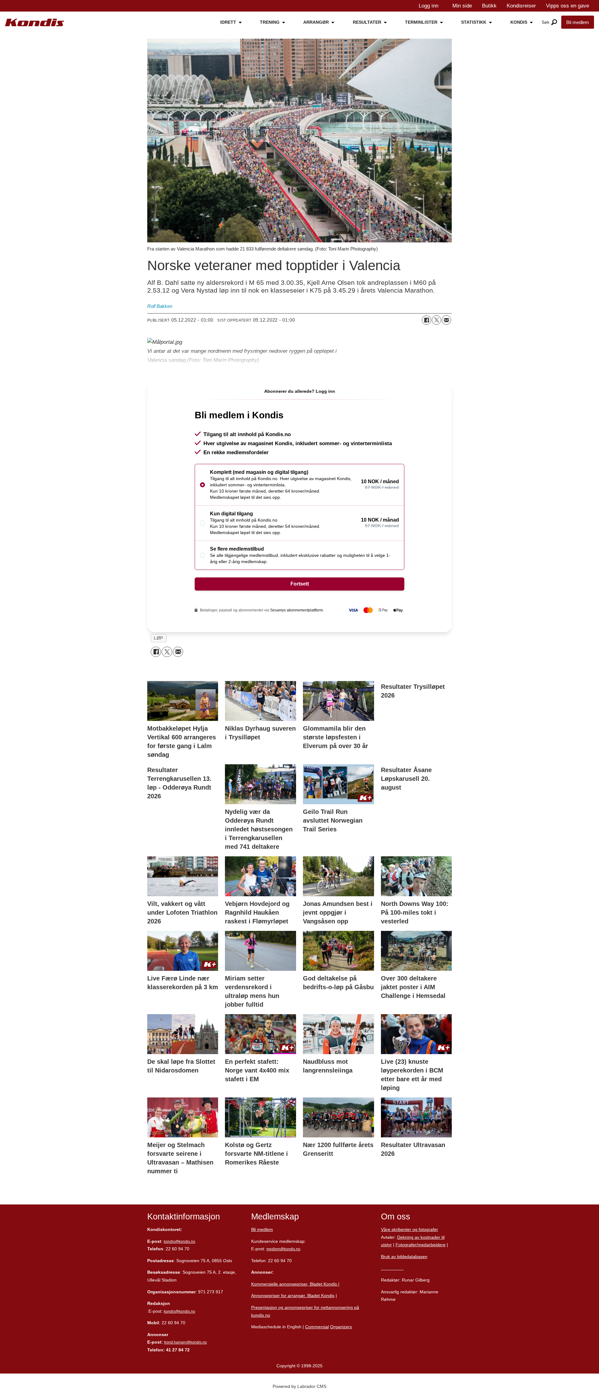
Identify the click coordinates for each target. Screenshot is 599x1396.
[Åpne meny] (554, 22)
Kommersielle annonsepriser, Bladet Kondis (294, 1284)
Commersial (317, 1326)
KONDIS (518, 22)
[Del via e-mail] (446, 320)
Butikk (489, 6)
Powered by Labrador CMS (299, 1386)
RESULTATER (367, 22)
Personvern (392, 1268)
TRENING (270, 22)
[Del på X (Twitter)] (436, 320)
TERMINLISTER (421, 22)
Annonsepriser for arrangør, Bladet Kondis (292, 1295)
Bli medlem (577, 22)
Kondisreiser (521, 6)
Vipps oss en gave (567, 6)
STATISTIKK (473, 22)
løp (158, 638)
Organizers (341, 1326)
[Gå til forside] (34, 23)
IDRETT (228, 22)
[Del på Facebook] (426, 320)
